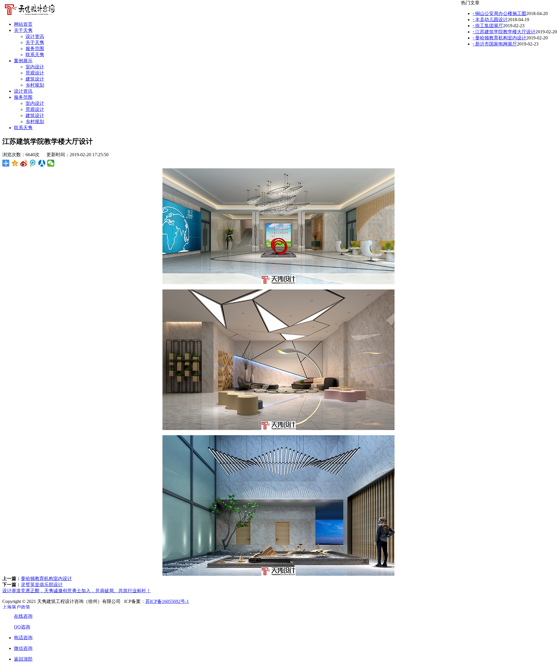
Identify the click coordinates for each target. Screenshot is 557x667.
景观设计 (35, 72)
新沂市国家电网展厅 (495, 43)
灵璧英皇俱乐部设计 (42, 584)
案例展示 (23, 60)
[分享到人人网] (42, 163)
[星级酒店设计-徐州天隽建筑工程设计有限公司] (29, 15)
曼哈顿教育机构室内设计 (46, 578)
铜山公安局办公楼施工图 (499, 13)
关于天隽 (23, 30)
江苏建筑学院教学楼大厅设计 (504, 31)
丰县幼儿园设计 (490, 19)
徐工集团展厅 (488, 25)
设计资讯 (35, 36)
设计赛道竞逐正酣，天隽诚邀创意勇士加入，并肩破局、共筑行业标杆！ (76, 590)
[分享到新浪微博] (24, 163)
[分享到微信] (51, 163)
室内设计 (35, 66)
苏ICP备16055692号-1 (167, 601)
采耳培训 (11, 608)
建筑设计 (35, 78)
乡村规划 (35, 85)
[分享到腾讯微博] (33, 163)
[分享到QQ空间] (15, 163)
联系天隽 (35, 54)
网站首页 (23, 24)
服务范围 (35, 48)
